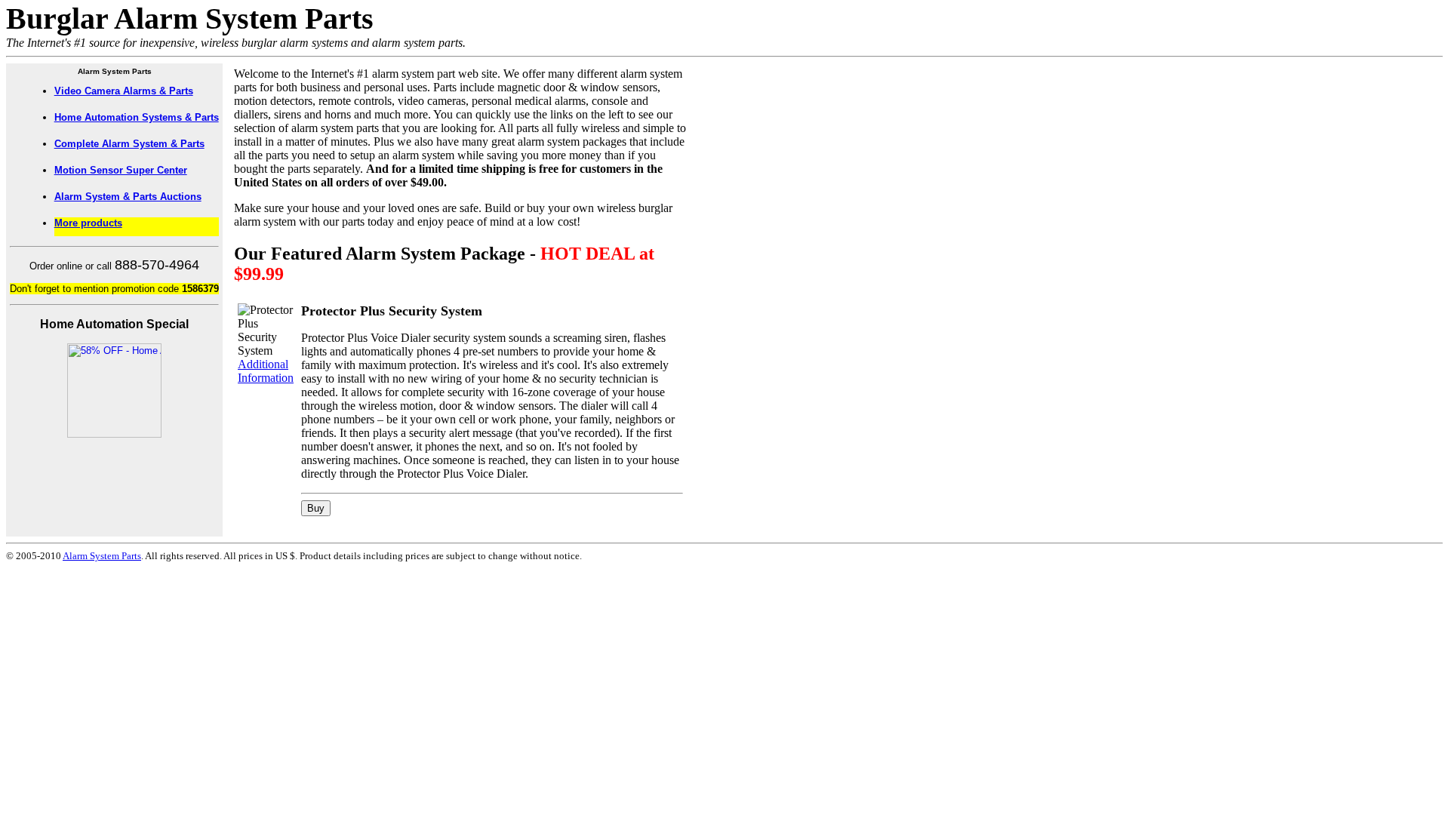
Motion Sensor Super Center (120, 170)
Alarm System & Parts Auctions (128, 196)
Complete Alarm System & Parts (129, 143)
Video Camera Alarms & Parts (123, 91)
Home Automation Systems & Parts (136, 117)
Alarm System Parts (102, 555)
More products (88, 223)
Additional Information (266, 371)
